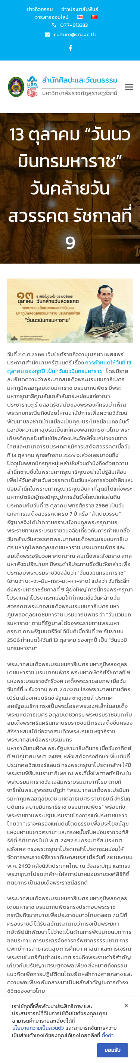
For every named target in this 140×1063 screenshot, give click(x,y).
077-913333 (74, 25)
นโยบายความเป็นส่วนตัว (38, 1028)
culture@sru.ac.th (75, 34)
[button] (129, 87)
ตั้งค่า (107, 1035)
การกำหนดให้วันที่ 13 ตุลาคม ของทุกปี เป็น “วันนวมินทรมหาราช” (69, 366)
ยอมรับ (113, 1050)
